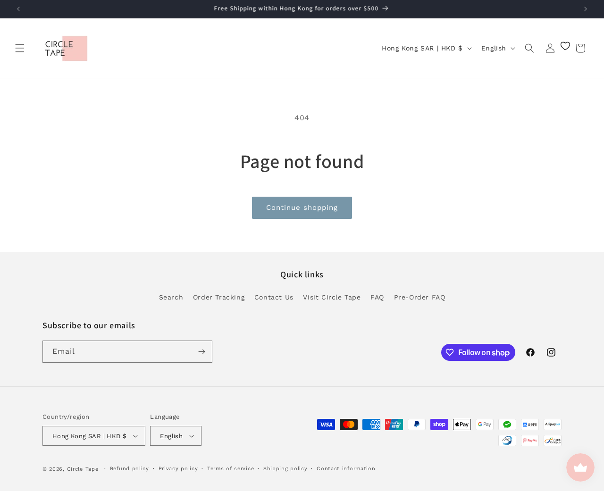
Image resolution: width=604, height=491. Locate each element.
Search (171, 297)
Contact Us (274, 297)
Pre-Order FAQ (419, 297)
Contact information (346, 469)
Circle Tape (83, 469)
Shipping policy (285, 469)
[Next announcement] (585, 9)
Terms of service (230, 469)
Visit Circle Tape (332, 297)
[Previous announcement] (18, 9)
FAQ (377, 297)
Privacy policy (178, 469)
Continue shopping (302, 207)
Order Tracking (218, 297)
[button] (19, 48)
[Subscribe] (201, 352)
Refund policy (129, 469)
